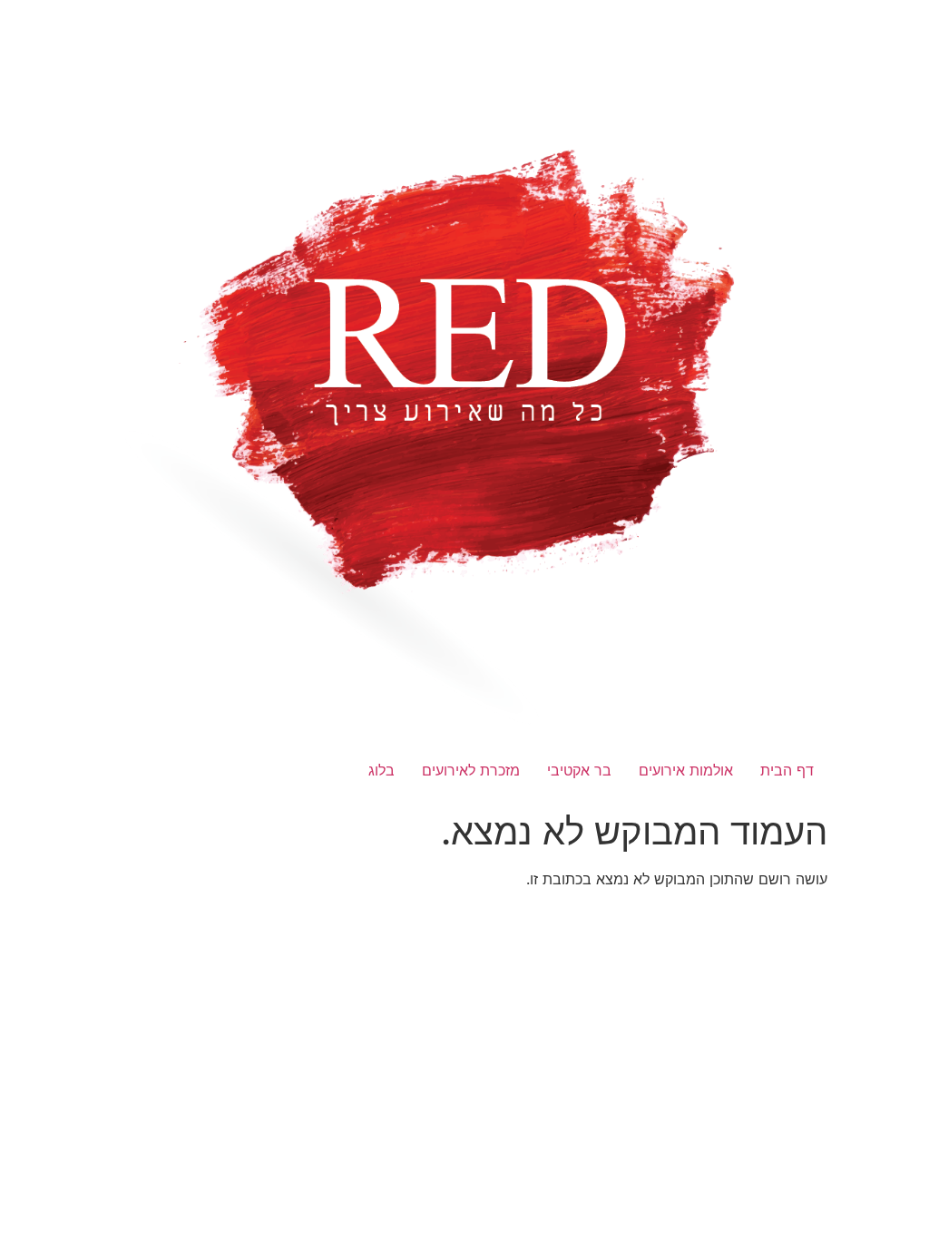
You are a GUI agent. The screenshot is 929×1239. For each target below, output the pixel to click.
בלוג (381, 770)
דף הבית (787, 770)
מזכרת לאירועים (471, 770)
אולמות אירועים (686, 770)
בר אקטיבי (579, 770)
